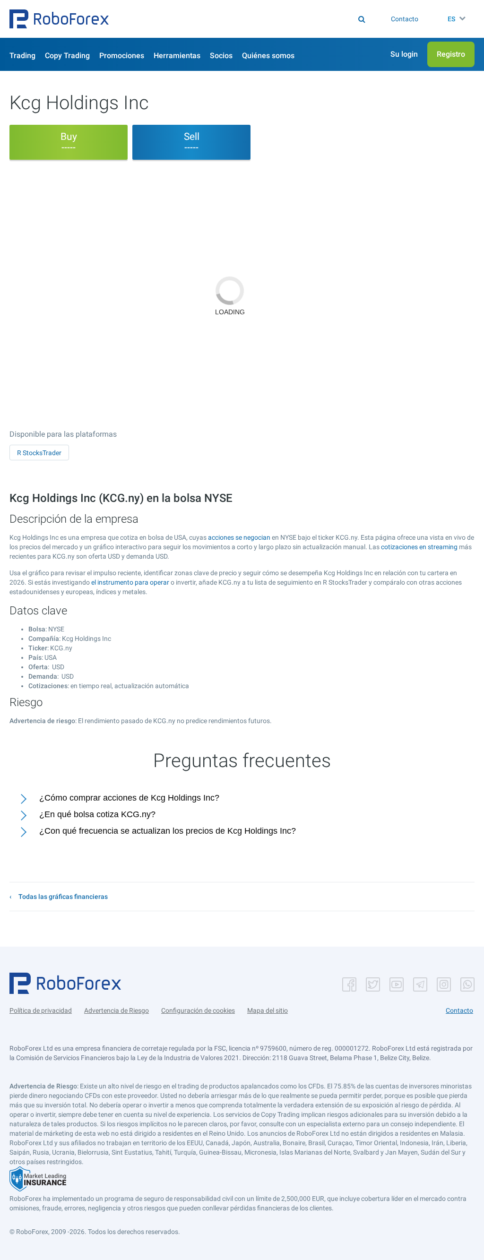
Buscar (214, 19)
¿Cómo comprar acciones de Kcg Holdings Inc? (129, 798)
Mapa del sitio (267, 1010)
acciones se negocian (239, 537)
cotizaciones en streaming (419, 547)
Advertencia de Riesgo (116, 1010)
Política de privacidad (40, 1010)
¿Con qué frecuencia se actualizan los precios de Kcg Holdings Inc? (167, 831)
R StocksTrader (39, 453)
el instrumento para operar (130, 582)
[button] (59, 18)
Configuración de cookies (198, 1010)
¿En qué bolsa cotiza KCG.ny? (97, 814)
